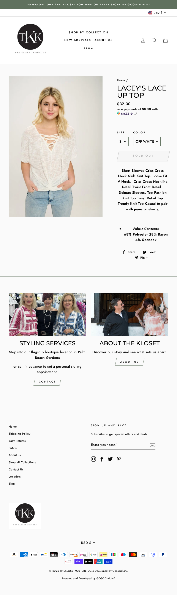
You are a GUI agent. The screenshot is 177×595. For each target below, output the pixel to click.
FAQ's (13, 448)
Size (121, 132)
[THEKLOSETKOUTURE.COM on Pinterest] (118, 459)
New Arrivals (77, 40)
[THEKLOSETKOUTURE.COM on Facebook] (101, 459)
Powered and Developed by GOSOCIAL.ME (88, 578)
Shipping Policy (19, 433)
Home (121, 80)
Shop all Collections (22, 462)
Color (139, 132)
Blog (88, 48)
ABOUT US (129, 362)
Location (15, 476)
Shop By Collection (89, 32)
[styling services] (47, 314)
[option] (88, 4)
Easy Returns (17, 441)
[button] (142, 111)
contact (47, 382)
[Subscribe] (152, 445)
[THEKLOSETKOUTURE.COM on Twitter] (110, 459)
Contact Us (16, 469)
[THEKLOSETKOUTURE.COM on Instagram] (93, 459)
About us (104, 40)
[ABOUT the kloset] (129, 314)
